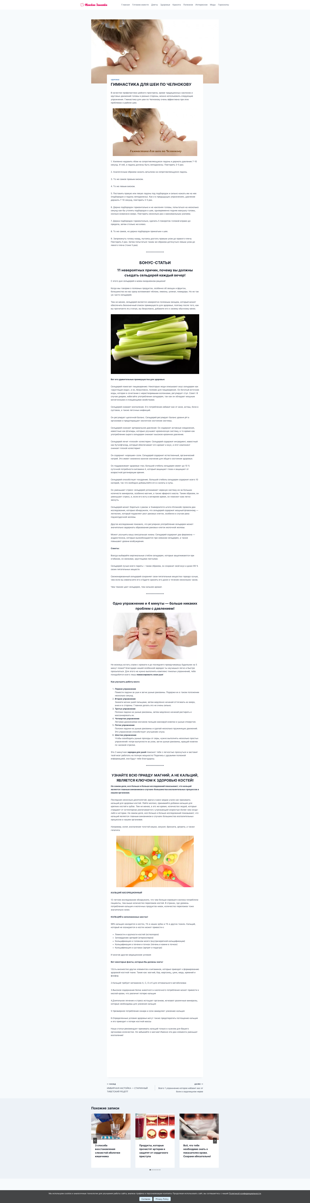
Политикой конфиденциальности (245, 1193)
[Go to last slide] (95, 1141)
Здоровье (165, 5)
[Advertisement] (155, 1055)
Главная (125, 5)
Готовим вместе (140, 5)
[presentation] (111, 1127)
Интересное (201, 5)
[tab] (150, 1169)
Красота (177, 5)
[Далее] (215, 1141)
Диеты (154, 5)
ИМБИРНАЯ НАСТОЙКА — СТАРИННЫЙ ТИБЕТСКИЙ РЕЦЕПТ (127, 1088)
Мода (213, 5)
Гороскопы (223, 5)
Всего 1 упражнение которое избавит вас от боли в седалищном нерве (180, 1088)
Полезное (188, 5)
